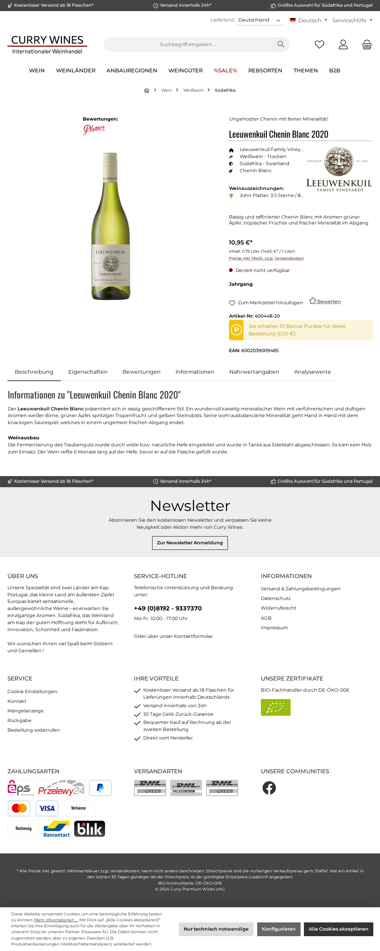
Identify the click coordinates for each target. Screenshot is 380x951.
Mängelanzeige (25, 711)
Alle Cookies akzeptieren (338, 929)
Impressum (274, 627)
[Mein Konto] (343, 44)
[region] (111, 226)
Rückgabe (19, 720)
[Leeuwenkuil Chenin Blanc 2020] (111, 226)
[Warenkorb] (365, 44)
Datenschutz (276, 598)
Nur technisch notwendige (216, 929)
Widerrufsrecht (279, 608)
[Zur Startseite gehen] (47, 44)
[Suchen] (280, 44)
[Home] (147, 90)
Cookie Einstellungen (32, 691)
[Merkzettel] (319, 44)
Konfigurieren (279, 929)
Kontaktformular (193, 636)
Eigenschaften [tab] (88, 371)
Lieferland (222, 20)
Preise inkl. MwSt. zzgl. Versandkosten (266, 258)
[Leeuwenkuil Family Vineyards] (339, 169)
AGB (266, 618)
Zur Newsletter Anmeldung (190, 542)
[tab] (34, 372)
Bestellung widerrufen (33, 730)
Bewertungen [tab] (141, 371)
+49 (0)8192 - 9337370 (168, 608)
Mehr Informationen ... (56, 920)
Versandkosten (125, 871)
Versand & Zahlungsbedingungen (301, 588)
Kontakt (16, 701)
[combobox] (188, 44)
